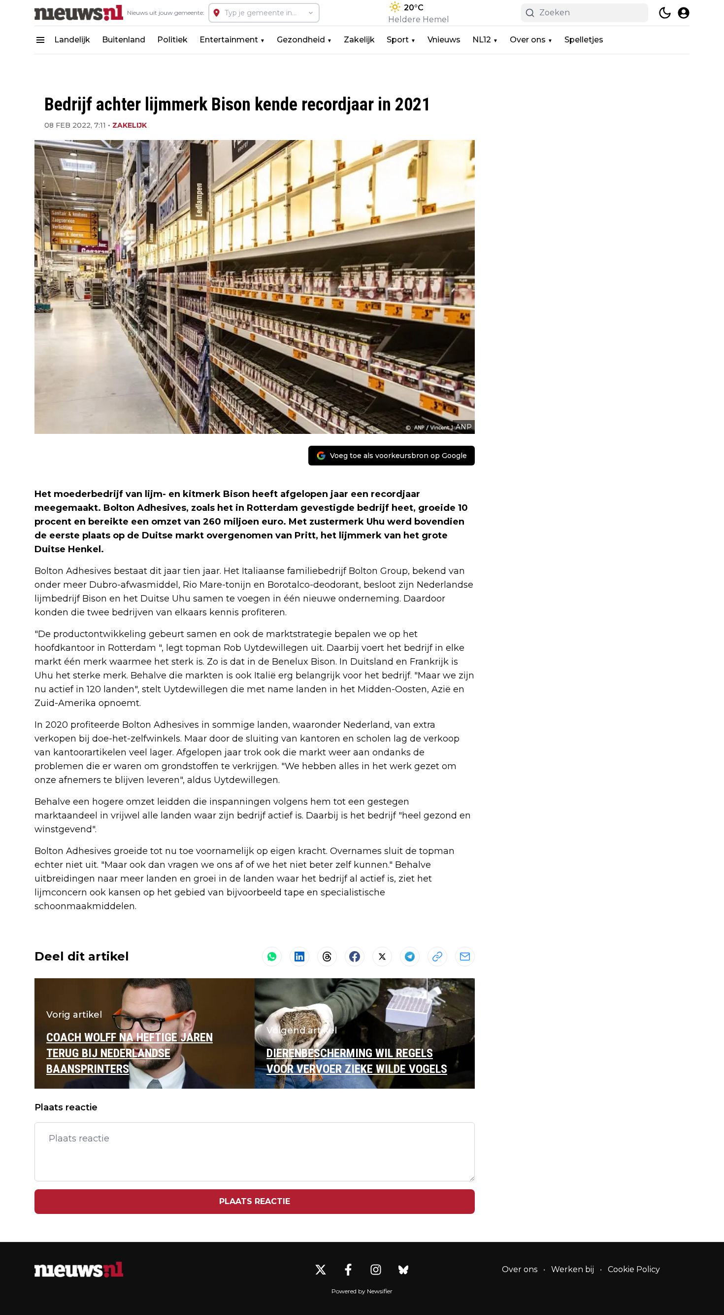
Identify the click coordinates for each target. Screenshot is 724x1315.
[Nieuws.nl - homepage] (78, 13)
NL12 (481, 39)
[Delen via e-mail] (465, 956)
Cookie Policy (634, 1269)
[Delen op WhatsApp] (272, 956)
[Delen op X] (382, 956)
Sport (398, 39)
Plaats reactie (254, 1201)
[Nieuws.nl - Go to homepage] (78, 1270)
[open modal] (684, 13)
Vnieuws (444, 39)
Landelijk (72, 39)
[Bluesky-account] (403, 1270)
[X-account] (321, 1270)
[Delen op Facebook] (354, 956)
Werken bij (572, 1269)
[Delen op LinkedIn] (299, 956)
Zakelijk (359, 39)
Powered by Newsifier (362, 1291)
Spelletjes (583, 39)
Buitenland (123, 39)
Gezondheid (301, 39)
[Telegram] (410, 956)
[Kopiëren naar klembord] (437, 956)
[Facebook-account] (348, 1270)
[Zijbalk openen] (40, 40)
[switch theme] (665, 13)
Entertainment (228, 39)
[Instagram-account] (376, 1270)
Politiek (172, 39)
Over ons (528, 39)
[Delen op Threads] (327, 956)
